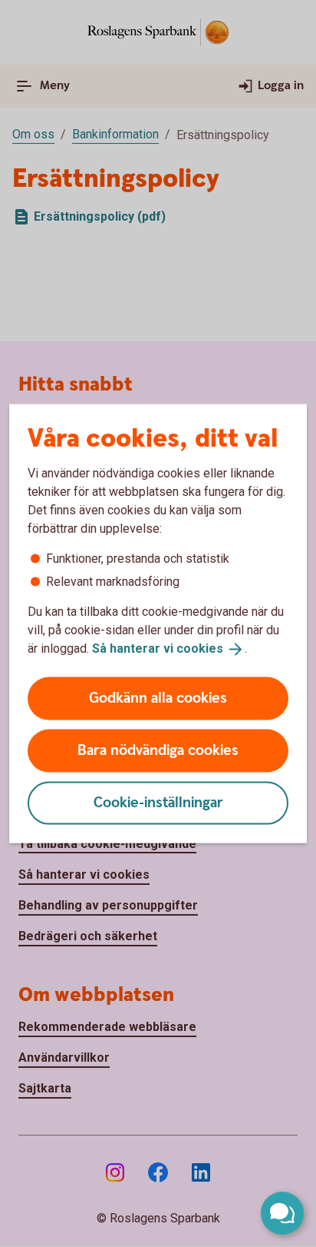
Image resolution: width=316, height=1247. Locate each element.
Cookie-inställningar (158, 802)
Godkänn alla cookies (158, 697)
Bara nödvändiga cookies (158, 750)
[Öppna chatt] (282, 1213)
